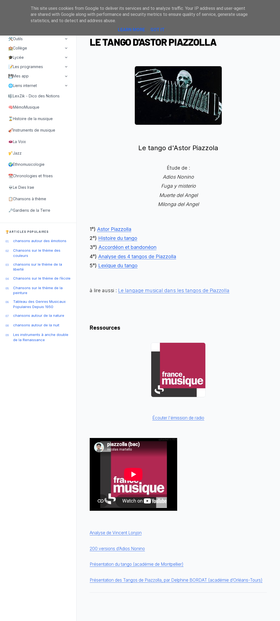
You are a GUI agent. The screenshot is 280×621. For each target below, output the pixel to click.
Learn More (131, 29)
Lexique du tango (118, 265)
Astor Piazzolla (114, 229)
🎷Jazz (15, 153)
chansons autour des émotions (39, 241)
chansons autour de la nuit (36, 325)
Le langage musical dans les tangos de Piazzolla (173, 290)
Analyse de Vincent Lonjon (116, 532)
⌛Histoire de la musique (30, 118)
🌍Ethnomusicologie (26, 164)
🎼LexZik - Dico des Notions (34, 96)
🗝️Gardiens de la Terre (29, 210)
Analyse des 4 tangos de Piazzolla (137, 256)
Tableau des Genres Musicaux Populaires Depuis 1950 (39, 304)
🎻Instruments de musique (31, 130)
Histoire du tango (117, 238)
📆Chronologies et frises (30, 175)
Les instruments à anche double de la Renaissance (40, 337)
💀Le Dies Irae (21, 187)
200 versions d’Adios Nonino (117, 548)
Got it (157, 29)
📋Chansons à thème (27, 198)
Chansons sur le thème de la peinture (38, 290)
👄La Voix (17, 141)
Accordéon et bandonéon (127, 247)
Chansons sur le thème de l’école (42, 278)
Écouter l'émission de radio (178, 417)
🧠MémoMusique (23, 107)
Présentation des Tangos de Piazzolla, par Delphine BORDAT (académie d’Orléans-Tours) (176, 580)
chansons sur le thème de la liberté (37, 266)
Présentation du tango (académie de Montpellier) (136, 564)
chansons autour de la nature (38, 315)
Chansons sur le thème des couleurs (36, 252)
